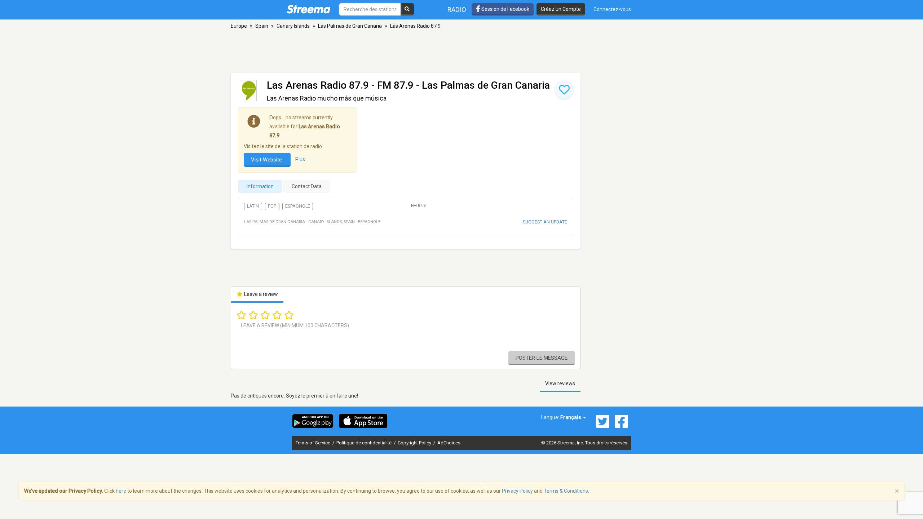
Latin (253, 206)
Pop (272, 206)
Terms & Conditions (566, 491)
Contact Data (307, 186)
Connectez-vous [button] (612, 9)
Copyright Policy (415, 442)
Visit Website (267, 159)
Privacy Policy (517, 491)
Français (571, 417)
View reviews (560, 383)
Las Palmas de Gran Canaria (350, 26)
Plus (300, 159)
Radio (456, 9)
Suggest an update (545, 222)
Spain (261, 26)
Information (260, 186)
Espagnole (297, 206)
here (121, 491)
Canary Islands (293, 26)
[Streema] (308, 9)
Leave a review (260, 294)
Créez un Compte (561, 9)
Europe (239, 26)
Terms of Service (313, 442)
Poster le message (542, 358)
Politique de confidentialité (364, 442)
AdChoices (448, 442)
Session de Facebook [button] (504, 9)
